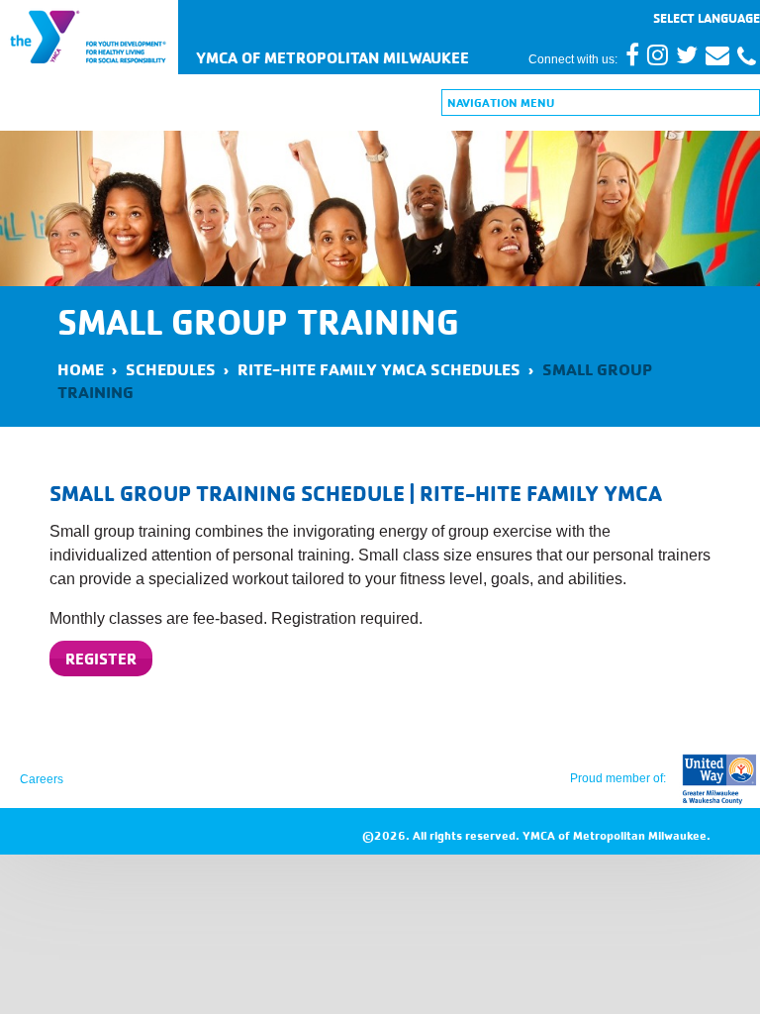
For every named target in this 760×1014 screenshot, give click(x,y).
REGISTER (101, 658)
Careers (41, 779)
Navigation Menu (500, 102)
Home (80, 368)
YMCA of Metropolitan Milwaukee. (616, 835)
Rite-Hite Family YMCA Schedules (379, 368)
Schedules (171, 368)
